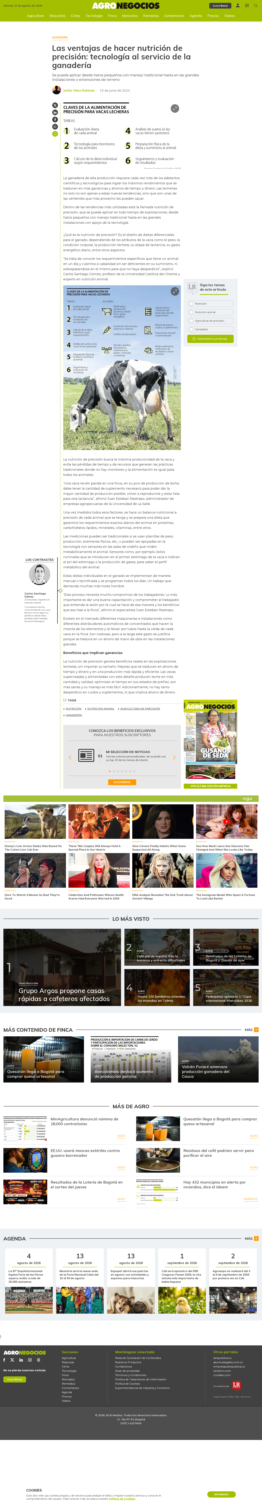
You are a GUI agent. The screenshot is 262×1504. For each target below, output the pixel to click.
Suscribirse (14, 1379)
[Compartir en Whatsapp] (55, 127)
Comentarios (174, 16)
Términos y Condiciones (130, 1375)
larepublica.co (222, 1358)
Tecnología (94, 16)
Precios (213, 16)
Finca (112, 16)
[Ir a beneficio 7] (134, 771)
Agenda (196, 16)
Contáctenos (123, 1366)
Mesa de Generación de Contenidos (138, 1358)
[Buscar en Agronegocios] (256, 5)
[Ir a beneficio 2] (114, 771)
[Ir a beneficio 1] (110, 771)
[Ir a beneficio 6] (130, 771)
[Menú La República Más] (247, 5)
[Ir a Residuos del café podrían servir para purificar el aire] (158, 1160)
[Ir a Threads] (38, 1360)
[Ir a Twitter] (12, 1360)
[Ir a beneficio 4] (122, 771)
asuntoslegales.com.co (228, 1362)
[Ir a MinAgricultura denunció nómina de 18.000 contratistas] (25, 1128)
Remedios (151, 16)
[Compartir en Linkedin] (55, 112)
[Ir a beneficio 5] (126, 771)
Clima (75, 16)
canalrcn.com (222, 1370)
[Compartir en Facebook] (55, 119)
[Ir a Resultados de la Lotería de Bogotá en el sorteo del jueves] (25, 1192)
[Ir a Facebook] (4, 1360)
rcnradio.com (221, 1375)
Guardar (55, 134)
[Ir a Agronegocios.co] (24, 1353)
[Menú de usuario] (238, 5)
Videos (229, 16)
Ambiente (251, 1199)
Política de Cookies (127, 1383)
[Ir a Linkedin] (21, 1360)
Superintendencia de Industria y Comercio (142, 1388)
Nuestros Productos (128, 1362)
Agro (121, 1136)
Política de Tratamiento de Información (140, 1379)
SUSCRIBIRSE (122, 782)
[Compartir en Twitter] (55, 105)
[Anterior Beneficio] (70, 757)
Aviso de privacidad (127, 1370)
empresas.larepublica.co (229, 1366)
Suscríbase (220, 5)
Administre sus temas (212, 338)
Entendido (221, 1494)
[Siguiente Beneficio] (174, 757)
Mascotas (58, 16)
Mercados (130, 16)
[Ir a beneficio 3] (118, 771)
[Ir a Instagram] (30, 1360)
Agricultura (35, 16)
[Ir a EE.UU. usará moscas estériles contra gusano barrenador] (25, 1160)
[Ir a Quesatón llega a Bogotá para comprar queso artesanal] (158, 1128)
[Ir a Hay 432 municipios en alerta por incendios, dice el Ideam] (158, 1192)
